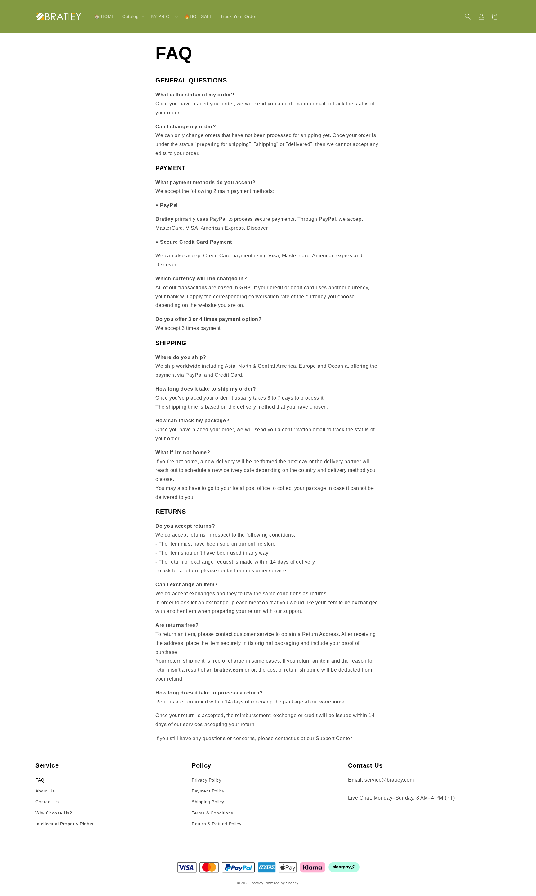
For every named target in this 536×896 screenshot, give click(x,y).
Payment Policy (208, 790)
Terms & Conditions (212, 812)
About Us (45, 790)
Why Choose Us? (53, 812)
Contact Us (47, 801)
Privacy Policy (206, 780)
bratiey (258, 883)
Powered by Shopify (282, 883)
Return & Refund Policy (216, 823)
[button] (132, 16)
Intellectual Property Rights (64, 823)
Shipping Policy (208, 801)
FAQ (40, 780)
